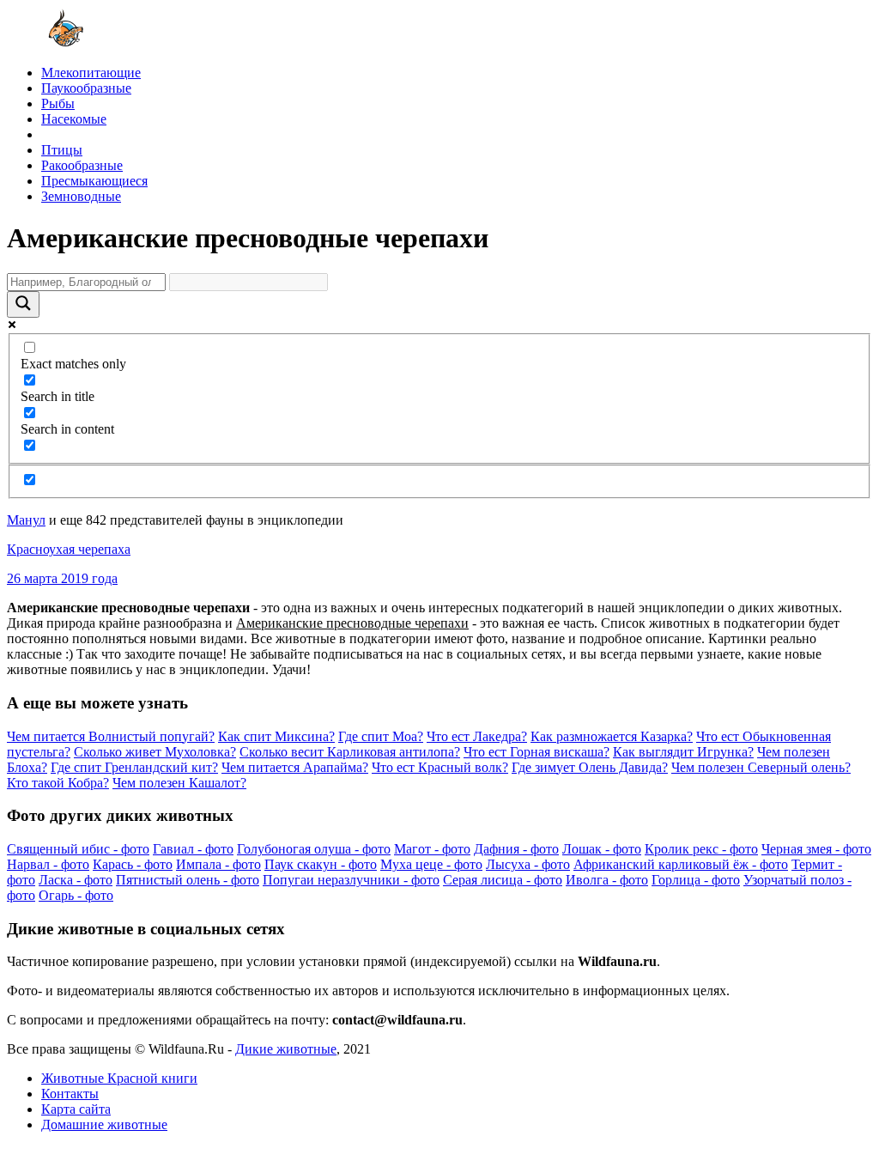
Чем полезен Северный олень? (761, 767)
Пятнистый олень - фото (187, 879)
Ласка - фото (75, 879)
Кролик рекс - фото (701, 849)
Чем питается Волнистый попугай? (111, 736)
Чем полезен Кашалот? (179, 782)
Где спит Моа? (380, 736)
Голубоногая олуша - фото (314, 849)
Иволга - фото (607, 879)
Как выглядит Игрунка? (683, 752)
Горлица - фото (696, 879)
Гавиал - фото (193, 849)
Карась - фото (133, 864)
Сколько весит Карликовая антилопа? (349, 752)
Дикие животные (285, 1049)
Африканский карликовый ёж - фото (680, 864)
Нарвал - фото (48, 864)
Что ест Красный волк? (440, 767)
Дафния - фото (516, 849)
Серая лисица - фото (502, 879)
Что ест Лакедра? (477, 736)
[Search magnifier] (23, 304)
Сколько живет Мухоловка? (155, 752)
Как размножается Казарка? (611, 736)
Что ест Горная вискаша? (536, 752)
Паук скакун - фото (320, 864)
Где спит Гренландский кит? (134, 767)
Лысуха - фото (528, 864)
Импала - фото (218, 864)
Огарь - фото (76, 895)
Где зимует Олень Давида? (590, 767)
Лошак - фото (601, 849)
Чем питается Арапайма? (294, 767)
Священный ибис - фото (78, 849)
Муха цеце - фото (431, 864)
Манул (26, 520)
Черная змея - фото (816, 849)
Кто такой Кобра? (58, 782)
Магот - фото (432, 849)
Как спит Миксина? (276, 736)
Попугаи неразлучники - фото (351, 879)
